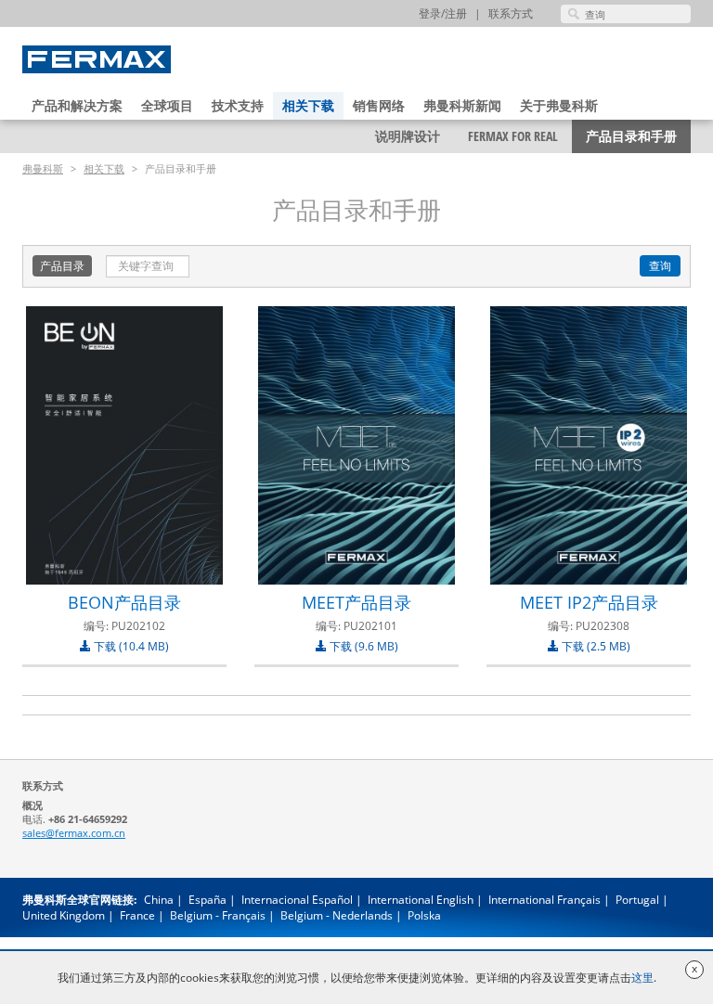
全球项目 (167, 105)
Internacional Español (297, 899)
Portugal (637, 899)
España (207, 899)
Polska (424, 915)
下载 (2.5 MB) (594, 646)
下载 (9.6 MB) (362, 646)
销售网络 (379, 105)
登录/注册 (443, 13)
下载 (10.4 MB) (130, 646)
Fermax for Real (513, 136)
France (137, 915)
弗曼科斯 (42, 168)
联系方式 (510, 13)
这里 (642, 977)
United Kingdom (63, 915)
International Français (544, 899)
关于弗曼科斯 (559, 105)
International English (420, 899)
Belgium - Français (218, 915)
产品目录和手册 (631, 136)
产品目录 (62, 266)
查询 (660, 266)
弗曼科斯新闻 (462, 105)
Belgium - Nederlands (336, 915)
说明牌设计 (407, 136)
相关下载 (308, 105)
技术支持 (238, 105)
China (159, 899)
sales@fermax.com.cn (73, 833)
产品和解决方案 (77, 105)
